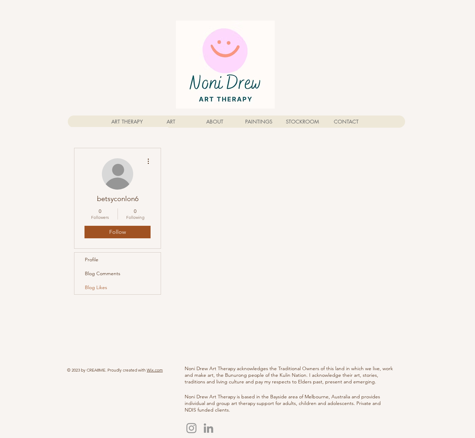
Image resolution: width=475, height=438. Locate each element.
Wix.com (155, 370)
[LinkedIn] (208, 428)
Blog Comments (102, 273)
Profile (91, 259)
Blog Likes (96, 287)
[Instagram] (191, 428)
